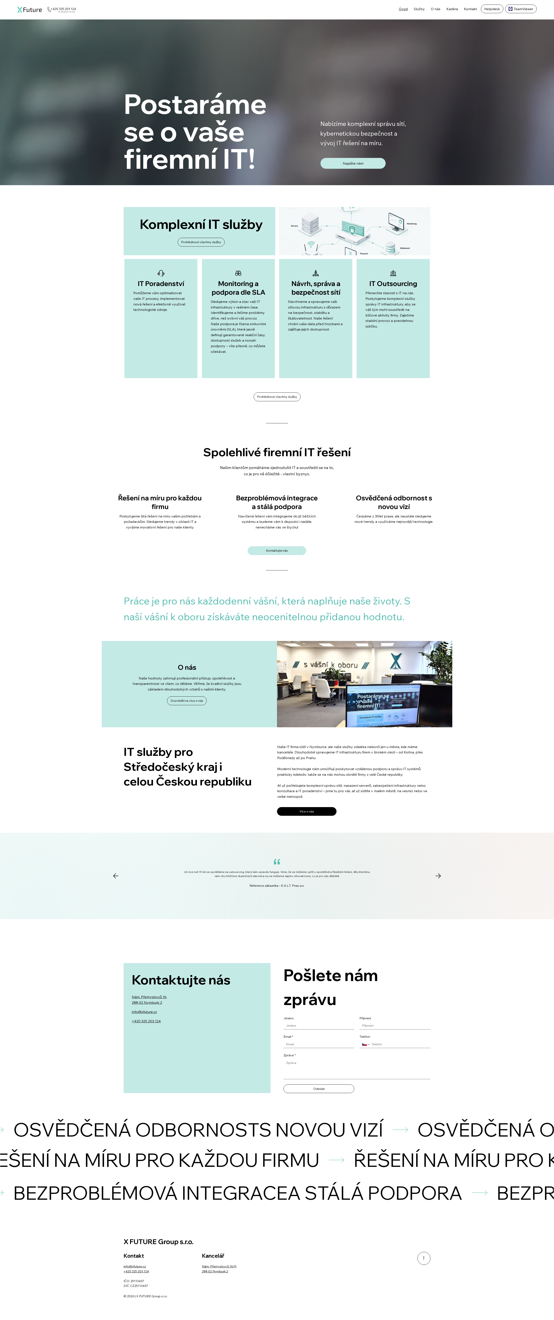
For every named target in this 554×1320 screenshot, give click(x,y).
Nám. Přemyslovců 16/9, (219, 1266)
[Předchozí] (115, 875)
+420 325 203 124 (136, 1271)
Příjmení (365, 1018)
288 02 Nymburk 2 (215, 1271)
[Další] (438, 875)
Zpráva (289, 1055)
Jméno (288, 1018)
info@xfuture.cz (144, 1012)
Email (288, 1037)
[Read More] (423, 1258)
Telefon (364, 1037)
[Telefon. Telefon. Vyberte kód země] (366, 1044)
